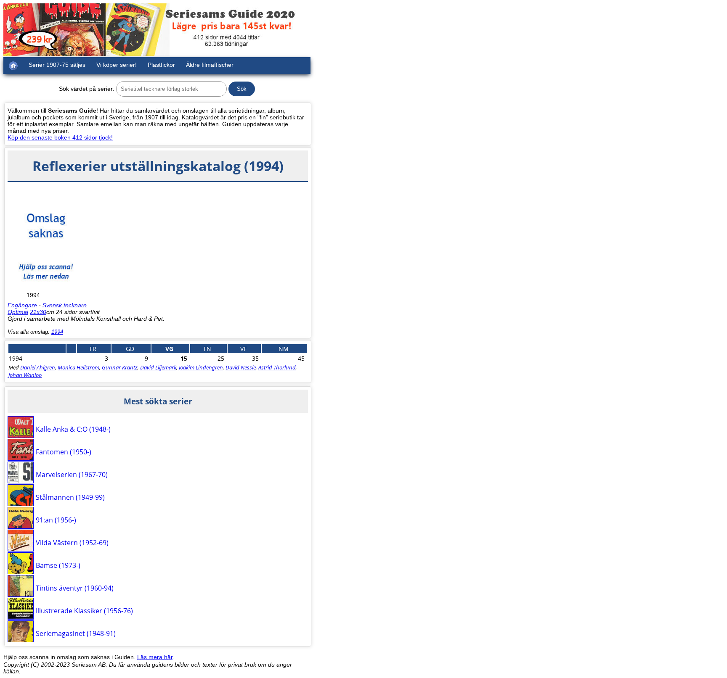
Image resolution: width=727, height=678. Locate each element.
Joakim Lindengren (201, 367)
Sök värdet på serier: (86, 88)
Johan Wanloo (25, 375)
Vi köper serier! (116, 64)
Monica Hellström (78, 367)
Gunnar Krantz (120, 367)
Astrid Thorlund (277, 367)
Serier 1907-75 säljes (57, 64)
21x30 (38, 312)
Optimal (18, 312)
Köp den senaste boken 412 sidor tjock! (60, 137)
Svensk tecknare (64, 305)
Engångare (22, 305)
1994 (57, 332)
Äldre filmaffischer (209, 64)
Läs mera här (154, 657)
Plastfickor (161, 64)
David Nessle (241, 367)
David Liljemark (158, 367)
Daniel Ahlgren (37, 367)
